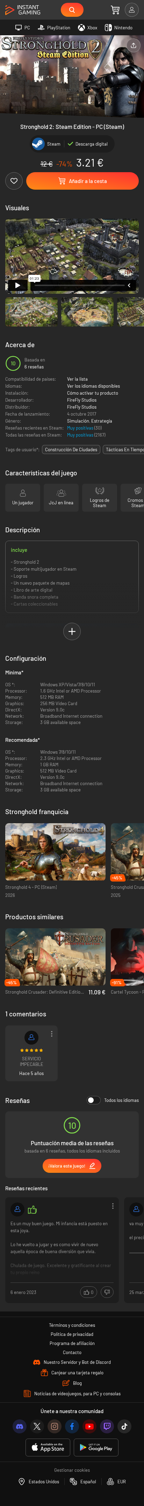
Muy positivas (80, 428)
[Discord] (20, 1426)
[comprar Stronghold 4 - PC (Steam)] (55, 852)
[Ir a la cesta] (115, 10)
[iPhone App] (48, 1447)
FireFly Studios (81, 400)
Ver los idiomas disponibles (93, 386)
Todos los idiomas (121, 1100)
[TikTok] (124, 1426)
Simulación (78, 421)
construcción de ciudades (71, 449)
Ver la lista (77, 379)
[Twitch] (107, 1426)
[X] (37, 1426)
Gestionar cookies (72, 1470)
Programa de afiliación (72, 1343)
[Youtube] (89, 1426)
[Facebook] (72, 1426)
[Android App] (96, 1447)
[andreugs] (136, 1209)
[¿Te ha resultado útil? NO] (107, 1292)
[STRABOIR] (31, 1038)
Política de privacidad (72, 1334)
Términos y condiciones (72, 1325)
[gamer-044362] (17, 1209)
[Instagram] (55, 1426)
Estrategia (101, 421)
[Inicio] (22, 10)
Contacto (72, 1352)
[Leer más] (62, 1249)
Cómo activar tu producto (92, 393)
